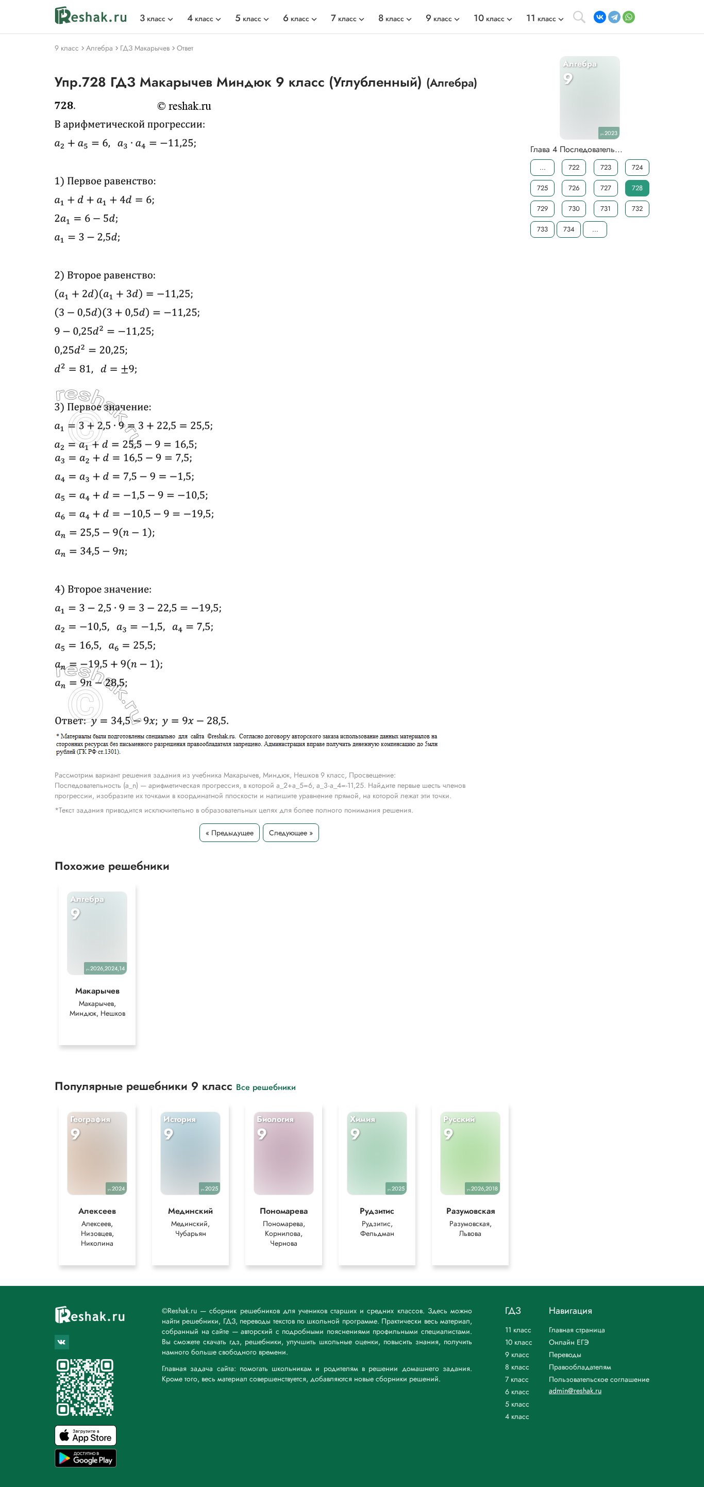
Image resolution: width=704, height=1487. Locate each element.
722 (573, 167)
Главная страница (577, 1330)
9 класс (517, 1354)
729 (542, 208)
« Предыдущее (230, 833)
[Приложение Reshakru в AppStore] (85, 1443)
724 (637, 167)
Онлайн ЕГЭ (569, 1342)
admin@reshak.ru (575, 1390)
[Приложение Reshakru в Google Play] (85, 1465)
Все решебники (266, 1086)
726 (573, 188)
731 (605, 208)
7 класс (517, 1379)
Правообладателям (580, 1367)
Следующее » (291, 833)
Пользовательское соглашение (599, 1379)
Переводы (565, 1354)
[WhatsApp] (629, 17)
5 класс (517, 1404)
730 (574, 208)
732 (637, 208)
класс (152, 18)
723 (605, 167)
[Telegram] (614, 17)
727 (605, 188)
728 (637, 188)
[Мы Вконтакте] (62, 1342)
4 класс (517, 1416)
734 (569, 229)
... (543, 167)
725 (542, 188)
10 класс (518, 1342)
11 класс (518, 1330)
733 (542, 229)
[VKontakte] (600, 17)
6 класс (517, 1391)
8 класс (517, 1367)
